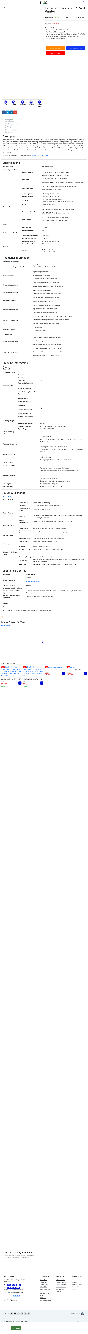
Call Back (31, 104)
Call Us (14, 104)
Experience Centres (77, 1284)
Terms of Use (43, 1280)
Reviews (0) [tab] (8, 132)
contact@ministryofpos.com (15, 1292)
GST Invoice (43, 1298)
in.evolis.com (36, 269)
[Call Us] (13, 102)
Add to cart (16, 1328)
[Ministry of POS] (44, 2)
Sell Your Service (60, 1280)
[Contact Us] (22, 102)
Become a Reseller (61, 1287)
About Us (74, 1282)
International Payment (46, 1300)
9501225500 (16, 1296)
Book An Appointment (33, 581)
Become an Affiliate (61, 1284)
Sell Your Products (61, 1282)
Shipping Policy (44, 1284)
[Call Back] (31, 102)
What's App (39, 105)
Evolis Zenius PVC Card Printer (54, 670)
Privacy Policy (43, 1282)
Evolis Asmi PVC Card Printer (75, 670)
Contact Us (22, 104)
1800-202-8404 (14, 1284)
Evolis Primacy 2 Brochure (39, 155)
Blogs (73, 1289)
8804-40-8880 (13, 1287)
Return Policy (7, 497)
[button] (82, 2)
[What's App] (39, 102)
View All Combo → (6, 625)
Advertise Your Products (60, 1290)
